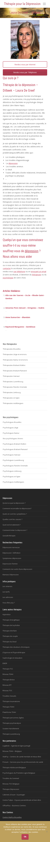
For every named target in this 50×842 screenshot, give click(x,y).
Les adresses (8, 597)
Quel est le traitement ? (12, 525)
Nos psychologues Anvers (13, 438)
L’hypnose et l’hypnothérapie (14, 652)
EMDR (5, 663)
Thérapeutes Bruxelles (12, 349)
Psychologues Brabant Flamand (15, 449)
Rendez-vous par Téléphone (25, 72)
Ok (25, 837)
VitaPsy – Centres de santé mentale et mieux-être (22, 756)
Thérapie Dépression (11, 789)
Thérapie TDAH (8, 707)
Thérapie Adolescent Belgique (14, 767)
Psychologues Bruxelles (12, 422)
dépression (28, 85)
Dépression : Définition (11, 553)
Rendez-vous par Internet (25, 64)
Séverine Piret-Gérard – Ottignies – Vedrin (24, 308)
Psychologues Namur (11, 433)
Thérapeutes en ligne (11, 398)
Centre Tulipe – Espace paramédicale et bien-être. (22, 800)
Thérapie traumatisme (11, 701)
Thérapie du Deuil (9, 641)
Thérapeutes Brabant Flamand (15, 371)
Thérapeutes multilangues (13, 403)
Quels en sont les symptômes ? (15, 514)
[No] (47, 831)
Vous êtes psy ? (9, 602)
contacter (7, 268)
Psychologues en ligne (11, 476)
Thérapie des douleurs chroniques (16, 647)
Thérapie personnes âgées (13, 718)
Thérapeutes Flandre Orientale (15, 387)
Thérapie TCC (8, 669)
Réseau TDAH (8, 674)
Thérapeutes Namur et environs (15, 360)
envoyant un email (38, 271)
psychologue (8, 277)
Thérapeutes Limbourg (12, 392)
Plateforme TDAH (9, 712)
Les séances (7, 586)
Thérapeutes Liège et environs (15, 354)
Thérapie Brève (9, 679)
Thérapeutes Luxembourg (13, 381)
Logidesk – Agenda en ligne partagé (16, 746)
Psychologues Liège (10, 427)
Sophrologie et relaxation (12, 658)
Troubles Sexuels (9, 696)
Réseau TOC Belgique (11, 784)
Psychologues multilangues (13, 482)
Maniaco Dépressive (11, 574)
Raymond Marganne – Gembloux (20, 327)
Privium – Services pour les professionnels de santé (23, 762)
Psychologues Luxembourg (13, 460)
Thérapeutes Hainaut (11, 376)
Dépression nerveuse (11, 547)
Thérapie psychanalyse (12, 723)
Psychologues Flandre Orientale (15, 465)
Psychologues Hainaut (11, 455)
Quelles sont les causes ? (12, 519)
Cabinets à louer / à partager (14, 794)
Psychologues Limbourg (12, 471)
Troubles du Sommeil (11, 778)
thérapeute (36, 274)
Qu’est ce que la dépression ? (14, 503)
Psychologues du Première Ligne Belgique (19, 773)
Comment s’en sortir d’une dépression (17, 569)
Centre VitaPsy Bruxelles (12, 817)
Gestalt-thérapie (9, 535)
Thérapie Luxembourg (11, 734)
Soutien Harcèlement (11, 728)
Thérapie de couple (10, 636)
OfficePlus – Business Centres (14, 805)
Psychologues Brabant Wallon (14, 444)
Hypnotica (6, 614)
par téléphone (19, 271)
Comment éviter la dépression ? (15, 530)
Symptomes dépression (12, 558)
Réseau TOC (7, 690)
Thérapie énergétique (11, 620)
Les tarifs (6, 592)
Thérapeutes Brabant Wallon (14, 365)
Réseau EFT (7, 685)
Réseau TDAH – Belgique (12, 751)
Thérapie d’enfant (10, 631)
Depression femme (10, 564)
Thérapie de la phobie (11, 625)
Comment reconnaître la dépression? (17, 508)
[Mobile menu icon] (44, 4)
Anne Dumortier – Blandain (17, 317)
